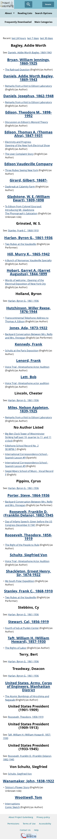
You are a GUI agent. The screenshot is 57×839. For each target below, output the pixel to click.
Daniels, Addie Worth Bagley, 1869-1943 (30, 52)
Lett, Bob (28, 376)
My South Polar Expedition (19, 581)
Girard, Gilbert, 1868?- (29, 180)
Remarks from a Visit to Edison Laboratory (28, 86)
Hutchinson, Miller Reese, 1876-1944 (28, 309)
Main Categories (43, 21)
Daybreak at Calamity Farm (20, 186)
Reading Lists (25, 13)
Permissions (13, 823)
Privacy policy (43, 817)
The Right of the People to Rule (22, 544)
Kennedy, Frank (28, 344)
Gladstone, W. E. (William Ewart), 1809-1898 (28, 198)
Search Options (43, 13)
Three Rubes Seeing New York (21, 170)
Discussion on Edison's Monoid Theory (26, 122)
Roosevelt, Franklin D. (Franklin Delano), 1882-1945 (28, 513)
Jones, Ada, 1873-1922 (29, 327)
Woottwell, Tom (28, 797)
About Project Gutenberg (21, 817)
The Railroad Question (17, 69)
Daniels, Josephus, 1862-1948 (28, 95)
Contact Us (25, 830)
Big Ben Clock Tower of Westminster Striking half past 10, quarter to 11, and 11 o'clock (28, 437)
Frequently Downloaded (18, 21)
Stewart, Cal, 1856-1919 (28, 621)
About (10, 13)
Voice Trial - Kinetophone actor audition (27, 383)
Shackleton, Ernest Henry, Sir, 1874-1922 (28, 573)
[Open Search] (28, 4)
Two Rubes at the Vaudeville (20, 244)
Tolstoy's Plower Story (17, 787)
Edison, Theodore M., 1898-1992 (28, 114)
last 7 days (33, 38)
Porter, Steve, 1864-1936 (28, 495)
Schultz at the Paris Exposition (21, 350)
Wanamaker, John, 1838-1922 (28, 780)
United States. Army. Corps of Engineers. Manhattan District (28, 686)
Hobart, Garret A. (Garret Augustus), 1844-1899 (28, 272)
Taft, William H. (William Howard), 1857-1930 (28, 639)
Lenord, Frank (28, 360)
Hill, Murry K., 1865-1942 (28, 254)
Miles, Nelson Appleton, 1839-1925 (28, 409)
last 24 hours (19, 38)
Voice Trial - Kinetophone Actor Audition (27, 367)
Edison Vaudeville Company (28, 163)
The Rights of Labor (16, 647)
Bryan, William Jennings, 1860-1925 (28, 61)
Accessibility (45, 823)
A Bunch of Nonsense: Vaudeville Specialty (28, 260)
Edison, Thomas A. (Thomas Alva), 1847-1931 (28, 134)
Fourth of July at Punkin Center (22, 628)
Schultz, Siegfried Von (28, 554)
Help (36, 830)
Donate (48, 4)
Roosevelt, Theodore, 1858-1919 (28, 536)
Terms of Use (29, 823)
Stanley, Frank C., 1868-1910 (23, 230)
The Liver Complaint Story (19, 154)
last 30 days (46, 38)
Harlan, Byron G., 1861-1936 (28, 237)
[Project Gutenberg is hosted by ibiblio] (28, 837)
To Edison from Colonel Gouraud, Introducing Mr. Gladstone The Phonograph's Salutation (23, 210)
